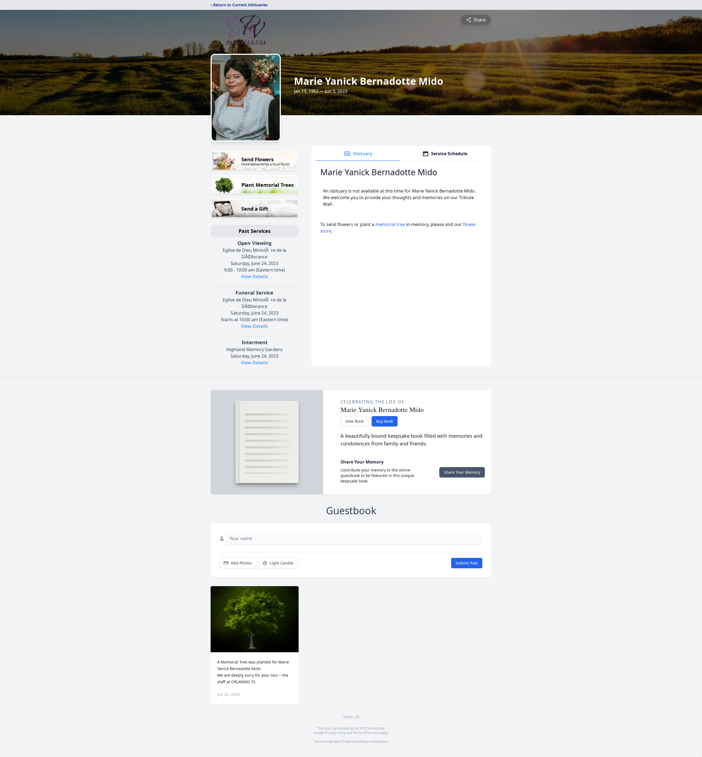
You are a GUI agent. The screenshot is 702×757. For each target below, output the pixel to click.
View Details (254, 276)
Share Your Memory (462, 472)
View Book (354, 421)
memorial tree (390, 224)
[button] (255, 619)
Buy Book (384, 421)
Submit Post (467, 563)
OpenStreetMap (357, 741)
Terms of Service (366, 732)
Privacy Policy (335, 732)
